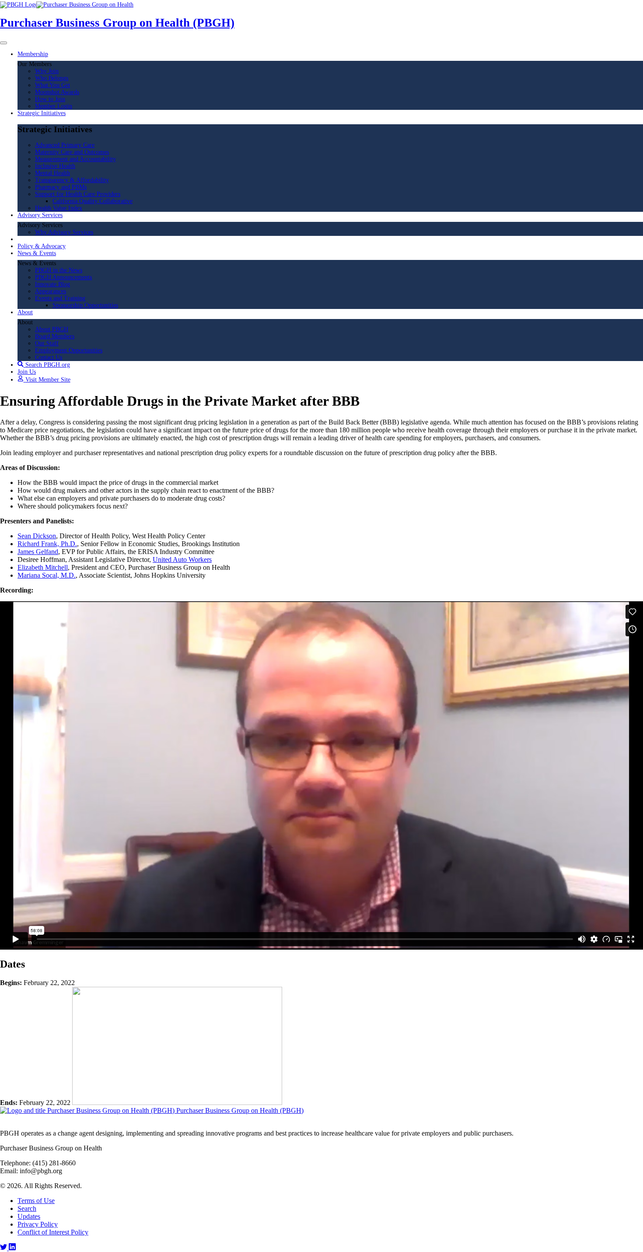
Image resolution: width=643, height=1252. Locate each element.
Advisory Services (40, 215)
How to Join (50, 99)
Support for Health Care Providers (77, 194)
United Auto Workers (182, 559)
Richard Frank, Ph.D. (47, 543)
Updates (28, 1216)
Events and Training (60, 298)
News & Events (36, 253)
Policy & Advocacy (41, 246)
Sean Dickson (36, 536)
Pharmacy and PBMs (61, 187)
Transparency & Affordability (72, 180)
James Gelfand (37, 551)
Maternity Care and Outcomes (72, 152)
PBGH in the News (58, 270)
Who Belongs (51, 78)
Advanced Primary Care (64, 145)
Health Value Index (58, 208)
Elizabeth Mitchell (42, 567)
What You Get (52, 85)
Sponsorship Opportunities (85, 305)
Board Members (54, 336)
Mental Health (52, 173)
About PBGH (51, 329)
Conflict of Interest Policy (52, 1232)
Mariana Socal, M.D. (46, 575)
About (25, 312)
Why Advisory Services (64, 232)
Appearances (50, 291)
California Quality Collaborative (92, 201)
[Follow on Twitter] (4, 1248)
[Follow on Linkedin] (12, 1248)
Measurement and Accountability (75, 159)
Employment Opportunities (68, 350)
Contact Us (48, 357)
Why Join (47, 71)
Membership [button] (32, 54)
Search (26, 1208)
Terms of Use (36, 1200)
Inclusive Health (55, 166)
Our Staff (47, 343)
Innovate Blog (52, 284)
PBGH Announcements (63, 277)
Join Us (26, 371)
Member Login (53, 106)
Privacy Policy (37, 1224)
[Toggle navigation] (3, 43)
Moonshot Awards (57, 92)
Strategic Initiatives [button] (41, 113)
